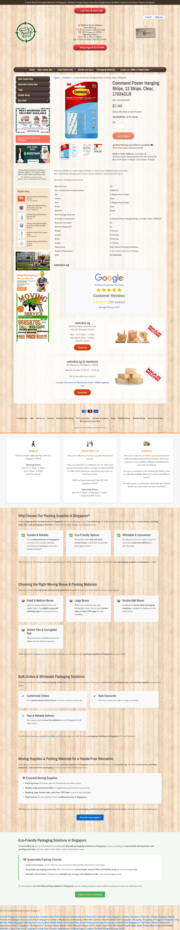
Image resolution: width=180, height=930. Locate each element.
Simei (122, 928)
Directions (82, 347)
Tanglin (89, 928)
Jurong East (30, 922)
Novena (66, 917)
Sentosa (49, 925)
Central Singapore (9, 917)
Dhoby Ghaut (77, 917)
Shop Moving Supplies (90, 817)
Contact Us (22, 418)
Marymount (5, 925)
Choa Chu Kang (71, 922)
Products (67, 78)
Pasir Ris (145, 917)
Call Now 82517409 (91, 10)
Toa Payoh (145, 922)
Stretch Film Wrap (65, 418)
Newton (44, 917)
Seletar (97, 919)
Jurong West (43, 922)
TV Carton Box (83, 418)
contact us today (47, 736)
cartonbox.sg (89, 428)
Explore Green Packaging (90, 894)
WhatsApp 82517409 (91, 47)
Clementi (99, 922)
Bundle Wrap (139, 418)
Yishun (53, 919)
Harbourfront (36, 925)
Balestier (4, 928)
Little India (167, 925)
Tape (20, 89)
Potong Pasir (42, 928)
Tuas (12, 928)
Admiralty (88, 919)
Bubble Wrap (24, 95)
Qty (113, 122)
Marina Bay (33, 917)
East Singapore (114, 917)
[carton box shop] (33, 162)
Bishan (155, 922)
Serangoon (168, 919)
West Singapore (15, 922)
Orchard (23, 917)
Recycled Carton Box (28, 84)
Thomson (164, 922)
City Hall (101, 917)
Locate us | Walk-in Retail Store (136, 70)
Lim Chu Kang (115, 925)
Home (32, 69)
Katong (114, 928)
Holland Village (102, 928)
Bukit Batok (56, 922)
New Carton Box (47, 70)
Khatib (105, 919)
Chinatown (90, 917)
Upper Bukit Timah (140, 925)
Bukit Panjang (87, 922)
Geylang (163, 917)
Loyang (31, 928)
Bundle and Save (85, 69)
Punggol (158, 919)
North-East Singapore (120, 919)
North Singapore (41, 919)
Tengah (126, 925)
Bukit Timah (102, 925)
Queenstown (63, 928)
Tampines (134, 917)
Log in (148, 17)
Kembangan (14, 919)
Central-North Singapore (127, 922)
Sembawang (76, 919)
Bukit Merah (60, 925)
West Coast (155, 925)
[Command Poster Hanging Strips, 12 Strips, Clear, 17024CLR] (65, 151)
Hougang (137, 919)
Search (50, 418)
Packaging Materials (107, 70)
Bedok (126, 917)
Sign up (158, 17)
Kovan (53, 928)
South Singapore (21, 925)
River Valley (55, 917)
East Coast (26, 919)
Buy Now (34, 101)
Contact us (39, 654)
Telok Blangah (74, 925)
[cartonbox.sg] (26, 32)
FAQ (32, 418)
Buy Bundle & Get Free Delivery (29, 139)
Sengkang (147, 919)
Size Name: (58, 180)
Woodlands (63, 919)
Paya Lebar (21, 928)
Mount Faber (88, 925)
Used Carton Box (66, 70)
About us (40, 418)
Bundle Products (100, 418)
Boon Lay (109, 922)
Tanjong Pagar (78, 928)
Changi (154, 917)
